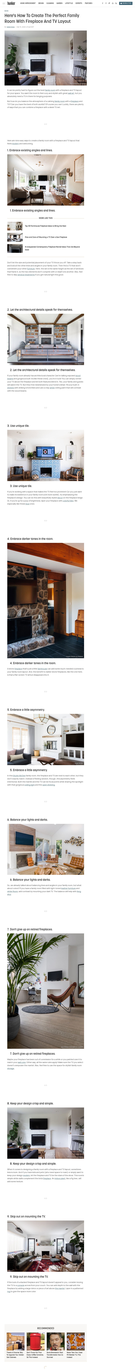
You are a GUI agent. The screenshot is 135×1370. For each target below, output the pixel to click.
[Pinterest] (106, 3)
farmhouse (42, 669)
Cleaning (50, 3)
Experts (79, 3)
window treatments (26, 275)
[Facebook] (102, 3)
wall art (71, 93)
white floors (12, 892)
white (52, 388)
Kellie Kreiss (11, 27)
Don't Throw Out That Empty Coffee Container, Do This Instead (35, 1355)
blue (27, 504)
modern (15, 144)
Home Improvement (28, 3)
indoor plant (60, 1179)
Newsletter (127, 3)
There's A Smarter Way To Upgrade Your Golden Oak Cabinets (15, 1355)
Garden (59, 3)
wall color (22, 1062)
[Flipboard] (109, 3)
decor (60, 498)
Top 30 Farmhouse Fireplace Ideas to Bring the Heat (45, 226)
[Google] (112, 3)
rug (8, 1292)
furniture (31, 269)
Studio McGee (19, 776)
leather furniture (68, 888)
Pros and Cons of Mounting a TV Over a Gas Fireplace (46, 237)
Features (88, 3)
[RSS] (116, 3)
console (20, 1285)
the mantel (60, 1289)
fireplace (75, 101)
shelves (10, 388)
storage (10, 1069)
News (6, 11)
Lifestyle (69, 3)
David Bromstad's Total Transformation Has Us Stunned (55, 1355)
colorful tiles (68, 501)
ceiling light (30, 785)
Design (41, 3)
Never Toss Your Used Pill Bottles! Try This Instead (74, 1355)
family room (50, 90)
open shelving (48, 785)
